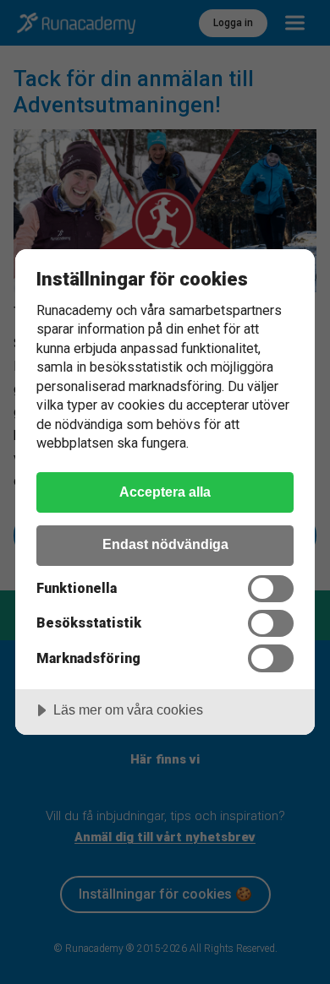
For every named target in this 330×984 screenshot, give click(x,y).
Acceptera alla (165, 491)
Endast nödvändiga (165, 544)
